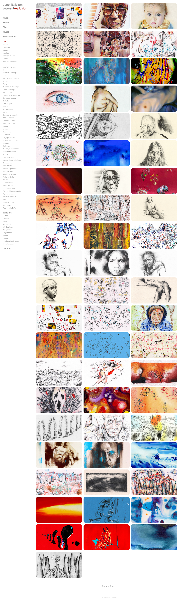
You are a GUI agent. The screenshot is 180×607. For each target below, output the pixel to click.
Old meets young (9, 98)
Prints (5, 221)
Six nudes (6, 134)
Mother (5, 81)
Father (5, 84)
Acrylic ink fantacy (9, 67)
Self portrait (7, 224)
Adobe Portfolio (111, 597)
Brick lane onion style (11, 78)
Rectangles (7, 205)
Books (6, 22)
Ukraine (5, 106)
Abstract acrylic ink (10, 196)
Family (5, 215)
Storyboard (7, 132)
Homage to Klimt (9, 56)
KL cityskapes (8, 182)
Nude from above (9, 151)
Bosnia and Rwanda (10, 115)
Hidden (5, 126)
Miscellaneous (8, 244)
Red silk (6, 101)
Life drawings (8, 227)
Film (5, 27)
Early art (7, 212)
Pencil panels (8, 185)
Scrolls (5, 44)
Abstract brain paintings (12, 160)
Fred (4, 199)
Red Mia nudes (8, 202)
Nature (5, 235)
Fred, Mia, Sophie (9, 157)
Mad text (6, 53)
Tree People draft (9, 188)
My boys (6, 50)
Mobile (5, 154)
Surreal (5, 58)
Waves (5, 180)
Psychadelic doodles (10, 140)
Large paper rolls (9, 137)
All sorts (6, 112)
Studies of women (9, 174)
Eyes (4, 70)
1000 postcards (8, 118)
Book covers (7, 163)
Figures (5, 64)
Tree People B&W (9, 208)
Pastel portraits (8, 177)
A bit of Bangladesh (10, 61)
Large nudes (7, 232)
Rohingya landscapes (11, 149)
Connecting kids (9, 120)
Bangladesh (7, 230)
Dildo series (7, 165)
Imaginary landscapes (11, 241)
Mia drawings (8, 109)
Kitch (4, 75)
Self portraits (7, 92)
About (6, 18)
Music (6, 32)
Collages (6, 218)
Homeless (6, 143)
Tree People (7, 103)
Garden (5, 238)
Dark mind (6, 146)
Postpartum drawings (11, 87)
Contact (7, 248)
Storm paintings (9, 89)
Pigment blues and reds (12, 191)
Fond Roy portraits (10, 168)
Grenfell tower (8, 171)
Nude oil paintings (10, 72)
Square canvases (9, 194)
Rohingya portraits (9, 123)
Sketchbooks (10, 36)
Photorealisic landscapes (12, 95)
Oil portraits (7, 47)
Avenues (6, 129)
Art (4, 41)
